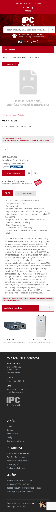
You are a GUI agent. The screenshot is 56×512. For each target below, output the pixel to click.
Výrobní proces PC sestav (18, 453)
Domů (4, 57)
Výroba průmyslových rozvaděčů (21, 491)
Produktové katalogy (16, 468)
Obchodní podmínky (15, 441)
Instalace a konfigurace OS (18, 460)
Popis (7, 193)
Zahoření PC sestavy (16, 457)
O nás (9, 426)
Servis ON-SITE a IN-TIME (18, 484)
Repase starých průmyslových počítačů (24, 488)
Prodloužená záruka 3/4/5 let (19, 480)
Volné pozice (12, 433)
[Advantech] (16, 166)
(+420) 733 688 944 (15, 381)
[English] (30, 11)
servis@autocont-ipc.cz (17, 392)
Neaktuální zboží (18, 57)
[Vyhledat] (51, 30)
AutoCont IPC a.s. (33, 503)
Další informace (25, 193)
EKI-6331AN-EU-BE (37, 339)
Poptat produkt (13, 173)
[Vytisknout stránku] (28, 173)
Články (9, 437)
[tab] (7, 193)
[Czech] (26, 11)
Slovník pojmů (13, 464)
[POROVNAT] (4, 149)
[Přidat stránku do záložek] (35, 173)
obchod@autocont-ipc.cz (17, 389)
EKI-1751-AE (8, 339)
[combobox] (29, 30)
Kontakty (10, 430)
